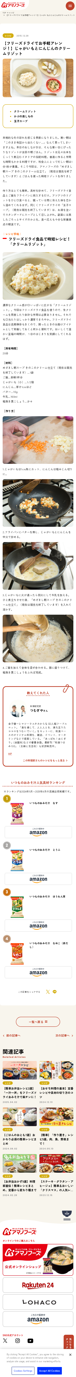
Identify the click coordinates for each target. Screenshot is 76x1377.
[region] (38, 1363)
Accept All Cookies (49, 1370)
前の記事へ (13, 1035)
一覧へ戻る (36, 1022)
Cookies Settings (23, 1370)
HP (10, 753)
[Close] (70, 1355)
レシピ (11, 12)
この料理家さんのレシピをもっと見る (44, 760)
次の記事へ (62, 1035)
